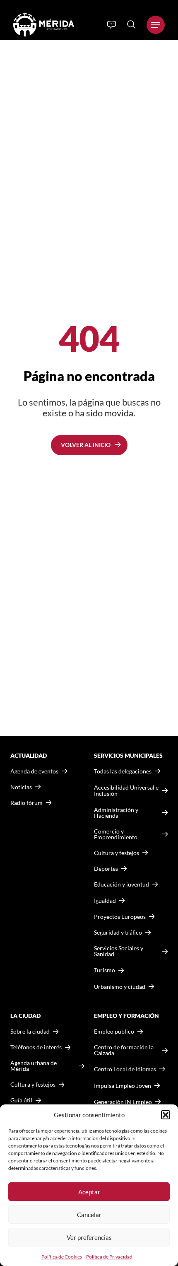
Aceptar (89, 1192)
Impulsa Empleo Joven (122, 1085)
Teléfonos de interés (36, 1047)
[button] (165, 1115)
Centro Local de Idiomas (125, 1069)
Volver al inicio (86, 444)
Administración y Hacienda (116, 813)
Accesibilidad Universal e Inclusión (126, 790)
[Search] (131, 24)
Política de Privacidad (109, 1257)
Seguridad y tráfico (118, 932)
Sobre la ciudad (30, 1031)
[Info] (111, 25)
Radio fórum (26, 803)
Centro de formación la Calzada (124, 1050)
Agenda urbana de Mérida (33, 1066)
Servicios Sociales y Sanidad (118, 951)
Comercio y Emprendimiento (115, 834)
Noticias (21, 787)
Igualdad (105, 900)
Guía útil (21, 1100)
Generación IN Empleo (123, 1102)
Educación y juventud (121, 884)
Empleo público (114, 1031)
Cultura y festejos (32, 1084)
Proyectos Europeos (120, 916)
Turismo (104, 970)
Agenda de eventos (34, 771)
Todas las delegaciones (123, 771)
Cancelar (89, 1214)
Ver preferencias (89, 1237)
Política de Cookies (61, 1257)
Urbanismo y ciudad (119, 986)
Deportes (106, 869)
